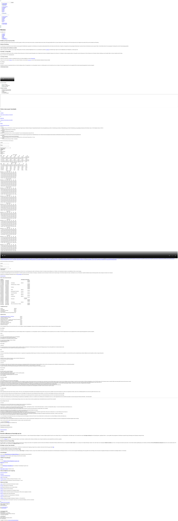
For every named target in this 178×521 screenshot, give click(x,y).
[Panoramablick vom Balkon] (56, 258)
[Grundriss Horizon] (18, 259)
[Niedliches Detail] (116, 258)
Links (11, 520)
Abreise (1, 145)
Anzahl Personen (2, 147)
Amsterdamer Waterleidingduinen (5, 475)
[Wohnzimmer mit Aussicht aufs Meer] (6, 258)
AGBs (9, 520)
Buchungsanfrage (4, 38)
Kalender (3, 35)
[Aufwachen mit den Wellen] (147, 258)
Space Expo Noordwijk (3, 472)
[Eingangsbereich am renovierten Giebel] (36, 259)
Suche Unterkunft (4, 6)
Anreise (1, 142)
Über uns (3, 8)
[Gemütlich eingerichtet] (32, 258)
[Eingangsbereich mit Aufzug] (46, 259)
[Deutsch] (3, 13)
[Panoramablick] (38, 258)
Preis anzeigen (3, 148)
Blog (3, 11)
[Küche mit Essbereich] (88, 258)
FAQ (3, 19)
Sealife (1, 477)
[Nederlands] (4, 13)
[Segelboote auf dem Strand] (55, 259)
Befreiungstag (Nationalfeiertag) (8, 465)
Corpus (1, 480)
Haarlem (1, 493)
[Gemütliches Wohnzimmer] (16, 258)
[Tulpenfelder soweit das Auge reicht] (92, 259)
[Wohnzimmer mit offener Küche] (80, 258)
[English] (5, 13)
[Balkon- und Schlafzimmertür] (108, 258)
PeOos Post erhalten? (7, 502)
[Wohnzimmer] (72, 258)
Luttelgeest (2, 498)
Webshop (3, 10)
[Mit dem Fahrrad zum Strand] (64, 259)
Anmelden (2, 502)
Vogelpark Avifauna (3, 478)
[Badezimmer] (172, 258)
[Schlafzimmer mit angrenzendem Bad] (125, 258)
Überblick (3, 33)
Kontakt (3, 9)
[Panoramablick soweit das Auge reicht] (98, 258)
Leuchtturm (47, 49)
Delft (1, 487)
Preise (3, 37)
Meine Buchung (4, 4)
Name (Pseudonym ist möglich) (5, 425)
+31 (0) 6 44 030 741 (4, 507)
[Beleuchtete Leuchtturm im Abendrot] (81, 259)
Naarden (1, 490)
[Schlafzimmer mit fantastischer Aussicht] (137, 258)
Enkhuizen (2, 488)
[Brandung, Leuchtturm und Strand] (46, 258)
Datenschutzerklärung (3, 429)
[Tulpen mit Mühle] (72, 259)
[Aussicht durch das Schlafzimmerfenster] (158, 258)
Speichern (2, 431)
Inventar (3, 34)
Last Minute (4, 7)
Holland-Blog (33, 58)
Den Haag (1, 485)
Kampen (1, 496)
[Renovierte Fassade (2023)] (25, 259)
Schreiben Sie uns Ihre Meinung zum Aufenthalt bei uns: (8, 422)
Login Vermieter (4, 3)
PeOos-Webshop (19, 274)
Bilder (3, 36)
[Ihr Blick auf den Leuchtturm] (10, 259)
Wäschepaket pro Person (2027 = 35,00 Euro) (7, 316)
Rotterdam (1, 491)
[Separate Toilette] (3, 259)
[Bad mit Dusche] (167, 258)
